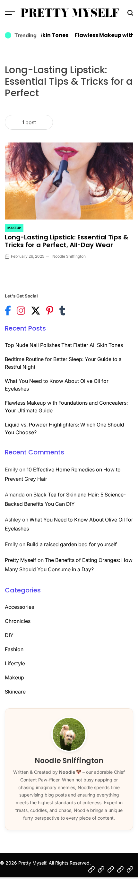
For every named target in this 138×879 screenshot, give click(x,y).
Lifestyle (15, 663)
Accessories (19, 607)
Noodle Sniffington (69, 256)
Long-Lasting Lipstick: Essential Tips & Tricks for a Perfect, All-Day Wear (66, 241)
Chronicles (17, 621)
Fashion (14, 649)
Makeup (14, 228)
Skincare (15, 691)
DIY (9, 635)
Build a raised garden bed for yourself (72, 544)
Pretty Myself (70, 12)
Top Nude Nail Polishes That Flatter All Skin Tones (64, 345)
